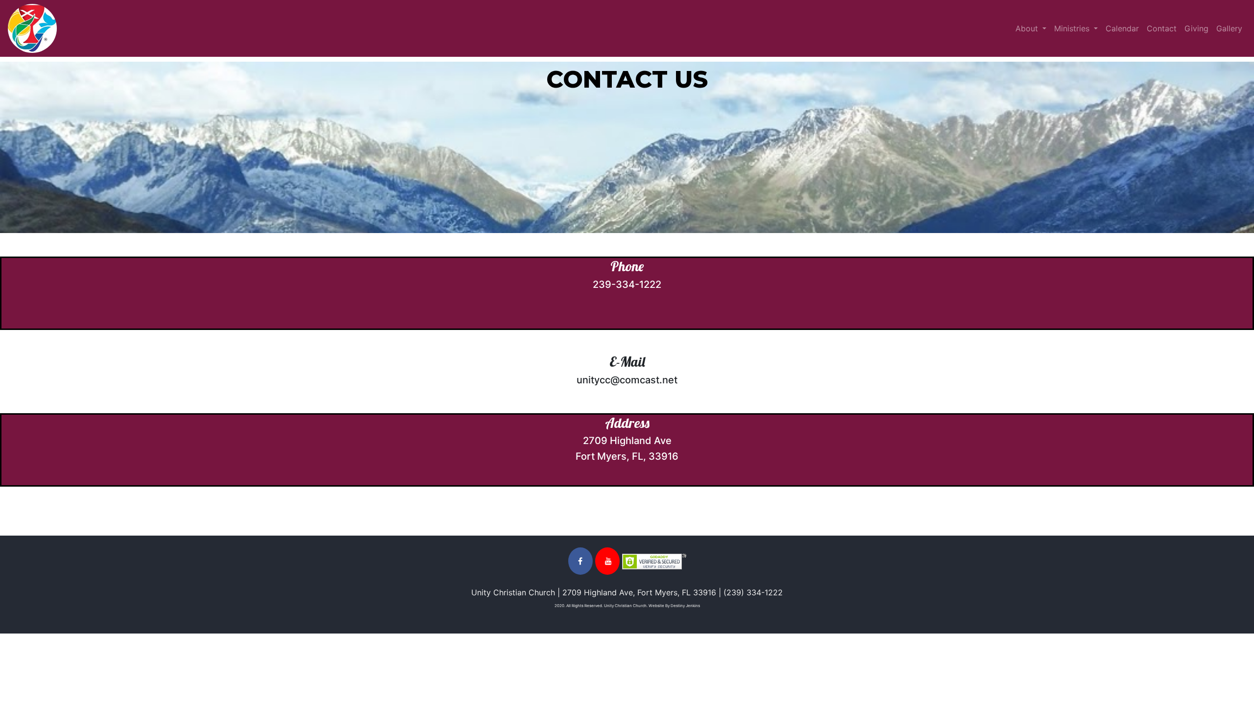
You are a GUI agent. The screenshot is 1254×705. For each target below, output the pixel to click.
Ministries (1073, 28)
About (1027, 28)
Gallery (1229, 28)
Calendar (1122, 28)
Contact (1162, 28)
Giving (1196, 28)
